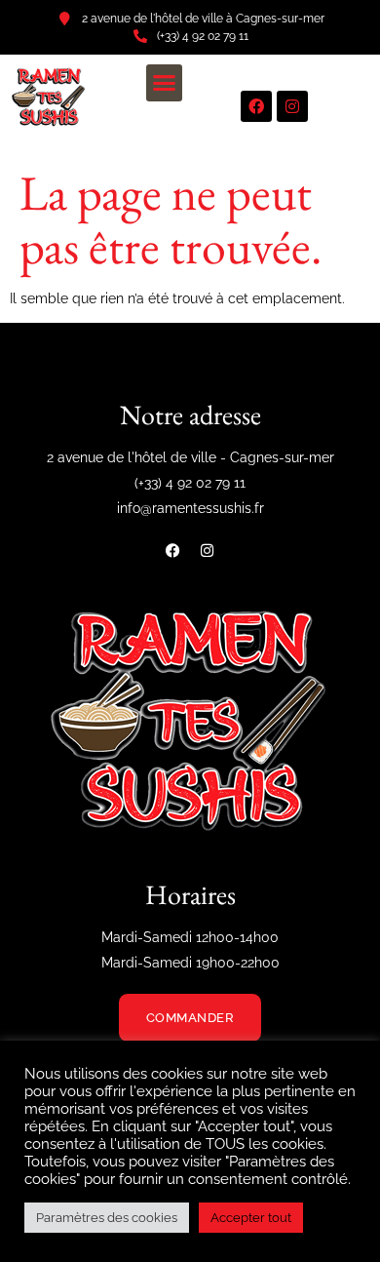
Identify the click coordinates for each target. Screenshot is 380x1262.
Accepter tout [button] (250, 1217)
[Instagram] (292, 106)
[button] (164, 82)
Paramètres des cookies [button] (106, 1217)
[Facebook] (256, 106)
